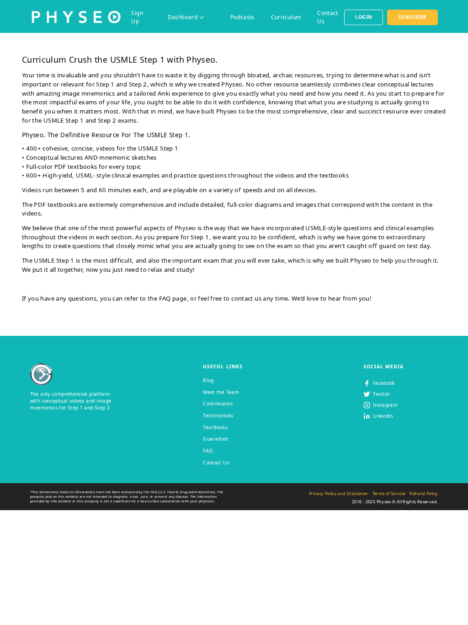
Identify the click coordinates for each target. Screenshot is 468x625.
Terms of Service (389, 493)
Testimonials (218, 415)
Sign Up (137, 17)
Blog (208, 380)
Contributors (218, 403)
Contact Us (216, 462)
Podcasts (242, 17)
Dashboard (182, 17)
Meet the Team (221, 392)
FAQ (165, 298)
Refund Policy (424, 493)
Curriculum (286, 17)
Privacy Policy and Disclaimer (338, 493)
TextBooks (215, 427)
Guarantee (215, 439)
